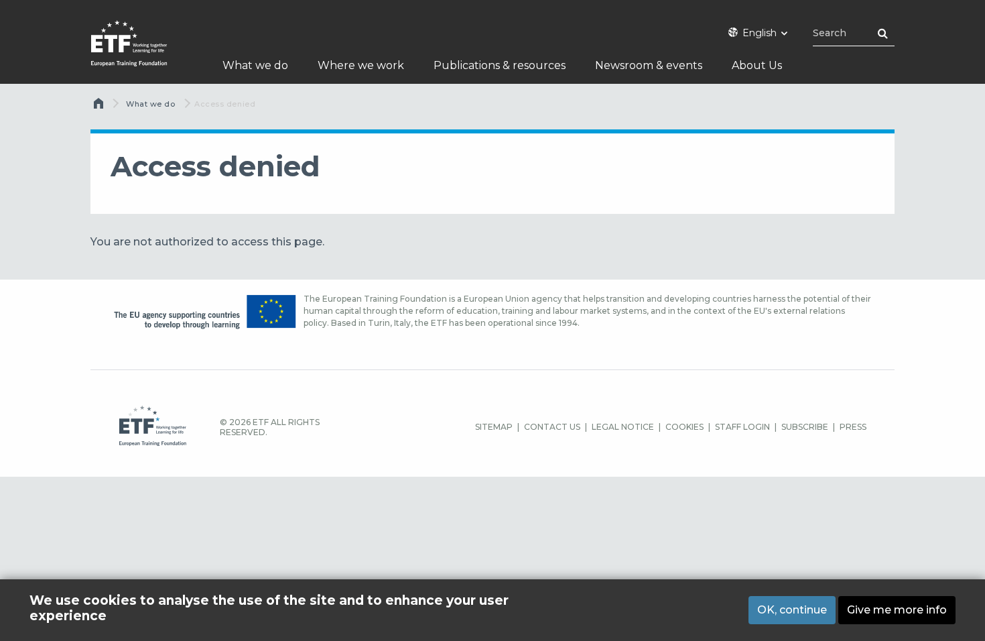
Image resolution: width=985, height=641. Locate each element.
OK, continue (792, 609)
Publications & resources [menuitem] (500, 65)
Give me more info (897, 609)
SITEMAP (494, 427)
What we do (151, 104)
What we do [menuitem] (255, 65)
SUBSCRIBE (804, 427)
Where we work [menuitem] (361, 65)
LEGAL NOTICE (623, 427)
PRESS (853, 427)
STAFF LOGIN (742, 427)
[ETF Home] (142, 52)
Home (99, 106)
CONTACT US (552, 427)
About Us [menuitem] (757, 65)
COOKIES (684, 427)
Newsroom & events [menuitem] (648, 65)
